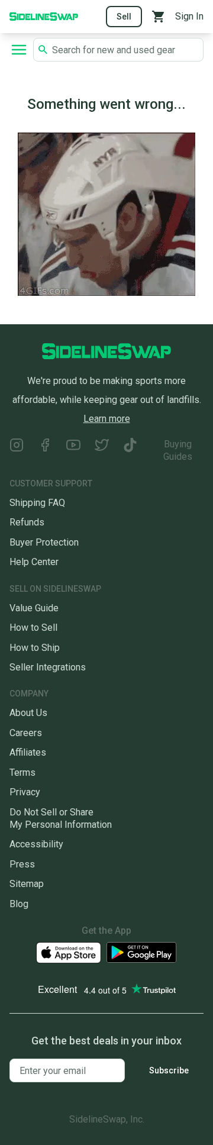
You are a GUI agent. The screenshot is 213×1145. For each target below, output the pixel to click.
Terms (22, 772)
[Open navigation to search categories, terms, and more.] (18, 50)
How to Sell (33, 627)
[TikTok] (130, 450)
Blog (18, 903)
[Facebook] (45, 450)
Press (22, 864)
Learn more (106, 418)
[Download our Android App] (141, 952)
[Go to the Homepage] (43, 15)
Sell (124, 16)
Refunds (26, 522)
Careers (25, 732)
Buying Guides (177, 450)
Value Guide (34, 608)
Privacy (24, 792)
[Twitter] (102, 450)
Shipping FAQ (37, 502)
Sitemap (26, 883)
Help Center (34, 561)
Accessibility (36, 844)
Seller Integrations (47, 667)
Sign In (189, 16)
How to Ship (34, 647)
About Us (28, 712)
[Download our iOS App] (68, 953)
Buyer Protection (44, 542)
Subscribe (169, 1070)
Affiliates (27, 752)
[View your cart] (158, 16)
